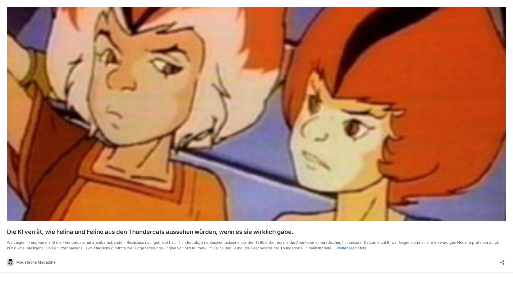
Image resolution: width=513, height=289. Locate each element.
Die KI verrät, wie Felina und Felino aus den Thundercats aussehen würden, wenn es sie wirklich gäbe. (150, 231)
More (362, 248)
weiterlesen (347, 248)
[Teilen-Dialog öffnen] (502, 261)
